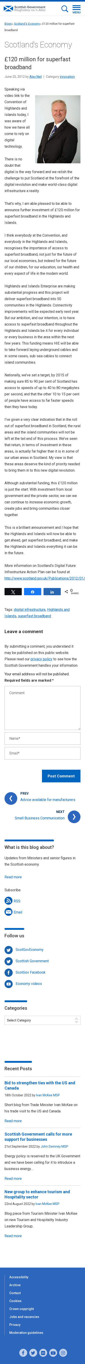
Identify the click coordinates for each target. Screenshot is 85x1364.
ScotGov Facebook (31, 972)
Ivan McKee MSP (48, 1095)
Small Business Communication (40, 818)
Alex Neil (35, 76)
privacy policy (41, 659)
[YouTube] (53, 1353)
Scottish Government (32, 961)
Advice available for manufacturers (47, 800)
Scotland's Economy (27, 23)
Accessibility (18, 1277)
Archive (15, 1285)
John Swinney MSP (54, 1146)
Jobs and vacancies (24, 1317)
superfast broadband (34, 616)
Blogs (8, 23)
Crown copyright (21, 1309)
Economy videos (29, 984)
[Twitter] (33, 1353)
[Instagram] (63, 1353)
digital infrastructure (30, 609)
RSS (17, 901)
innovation (67, 76)
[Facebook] (23, 1353)
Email (18, 912)
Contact (15, 1293)
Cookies (15, 1301)
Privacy (14, 1325)
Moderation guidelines (26, 1333)
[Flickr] (43, 1353)
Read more (13, 877)
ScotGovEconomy (30, 950)
